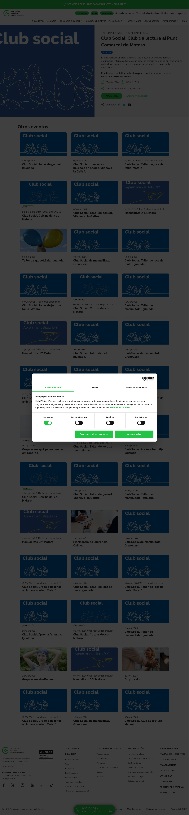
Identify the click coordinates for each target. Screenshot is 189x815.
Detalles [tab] (95, 387)
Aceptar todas (134, 434)
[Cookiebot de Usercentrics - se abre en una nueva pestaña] (142, 378)
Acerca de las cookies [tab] (136, 387)
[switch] (79, 423)
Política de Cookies (120, 407)
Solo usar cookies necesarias (94, 434)
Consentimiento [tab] (53, 387)
